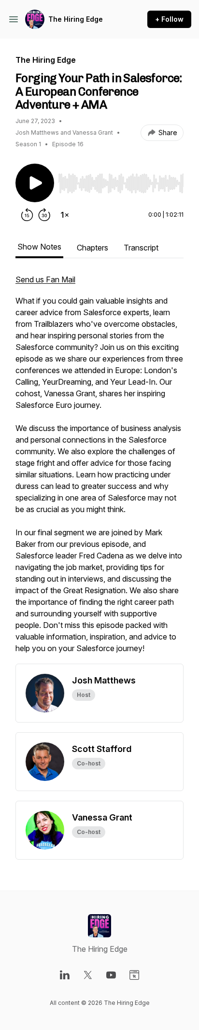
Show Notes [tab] (39, 246)
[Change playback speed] (64, 215)
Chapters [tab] (92, 247)
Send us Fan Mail (45, 279)
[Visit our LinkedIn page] (65, 975)
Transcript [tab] (141, 247)
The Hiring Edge (75, 19)
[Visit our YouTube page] (111, 975)
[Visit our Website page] (134, 975)
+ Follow (169, 19)
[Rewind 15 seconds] (27, 215)
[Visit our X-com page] (88, 975)
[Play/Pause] (34, 183)
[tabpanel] (99, 469)
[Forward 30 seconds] (44, 215)
